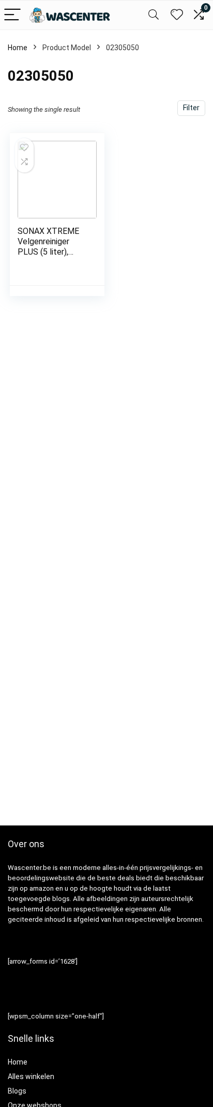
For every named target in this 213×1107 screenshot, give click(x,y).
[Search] (153, 15)
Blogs (17, 1091)
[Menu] (12, 15)
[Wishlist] (177, 15)
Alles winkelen (31, 1076)
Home (17, 47)
